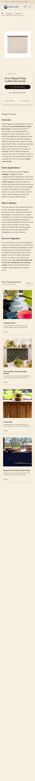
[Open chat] (25, 7)
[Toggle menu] (30, 7)
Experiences (18, 13)
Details (5, 332)
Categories (9, 13)
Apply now (23, 1)
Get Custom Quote (19, 87)
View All (28, 283)
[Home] (2, 13)
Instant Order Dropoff (19, 93)
